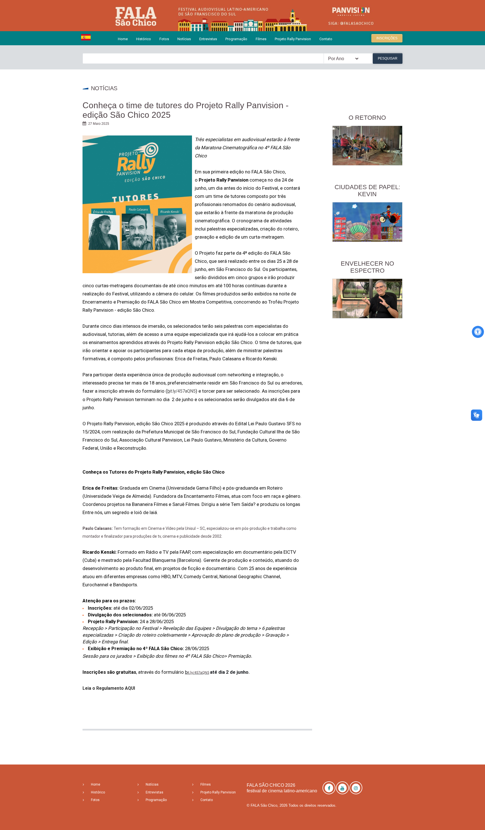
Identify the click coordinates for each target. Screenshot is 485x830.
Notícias (184, 39)
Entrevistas (208, 39)
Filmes (261, 39)
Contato (325, 39)
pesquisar (387, 58)
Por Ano (336, 58)
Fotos (164, 39)
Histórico (143, 39)
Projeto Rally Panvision (293, 39)
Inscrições (386, 38)
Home (123, 39)
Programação (236, 39)
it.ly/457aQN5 (198, 672)
